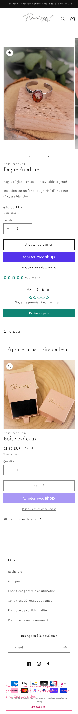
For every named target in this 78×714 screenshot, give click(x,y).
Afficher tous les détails (20, 519)
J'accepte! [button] (39, 706)
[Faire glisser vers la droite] (48, 156)
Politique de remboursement (28, 620)
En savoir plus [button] (25, 696)
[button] (5, 19)
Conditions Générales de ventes (30, 600)
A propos (14, 581)
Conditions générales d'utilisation (31, 591)
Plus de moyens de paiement (39, 267)
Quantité (9, 220)
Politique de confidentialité (27, 610)
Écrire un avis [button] (39, 313)
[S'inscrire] (65, 647)
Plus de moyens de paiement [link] (39, 509)
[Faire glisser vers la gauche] (29, 156)
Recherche (15, 571)
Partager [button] (14, 331)
